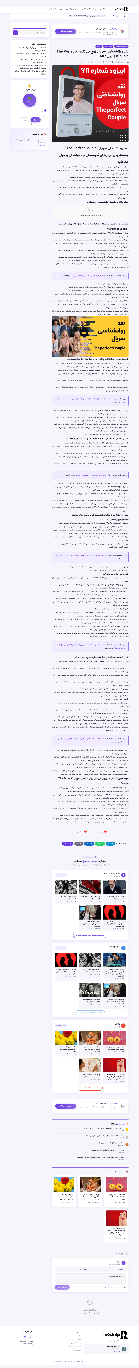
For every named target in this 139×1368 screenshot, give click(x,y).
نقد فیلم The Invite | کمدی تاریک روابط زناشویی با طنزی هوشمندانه (91, 924)
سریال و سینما (108, 46)
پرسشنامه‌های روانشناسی (89, 9)
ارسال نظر (61, 1287)
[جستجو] (12, 9)
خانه (79, 1336)
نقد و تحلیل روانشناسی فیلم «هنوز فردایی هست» (91, 1000)
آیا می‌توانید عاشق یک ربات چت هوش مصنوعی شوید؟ (90, 897)
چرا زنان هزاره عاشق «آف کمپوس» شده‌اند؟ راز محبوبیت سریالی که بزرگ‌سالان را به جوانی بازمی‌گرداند (114, 972)
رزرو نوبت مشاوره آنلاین (55, 9)
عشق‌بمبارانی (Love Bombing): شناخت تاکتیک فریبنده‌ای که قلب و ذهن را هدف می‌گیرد (115, 1076)
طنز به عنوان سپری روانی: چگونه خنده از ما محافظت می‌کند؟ (114, 1048)
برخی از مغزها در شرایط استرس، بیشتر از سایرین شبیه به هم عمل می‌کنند (81, 555)
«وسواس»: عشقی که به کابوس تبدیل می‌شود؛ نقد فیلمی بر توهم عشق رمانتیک (114, 924)
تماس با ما (77, 1354)
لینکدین (88, 843)
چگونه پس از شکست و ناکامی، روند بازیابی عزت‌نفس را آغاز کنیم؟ (67, 1049)
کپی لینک (66, 843)
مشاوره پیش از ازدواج (72, 9)
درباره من (118, 1351)
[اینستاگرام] (30, 1337)
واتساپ (99, 843)
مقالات (99, 46)
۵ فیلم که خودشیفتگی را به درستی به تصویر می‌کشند (88, 275)
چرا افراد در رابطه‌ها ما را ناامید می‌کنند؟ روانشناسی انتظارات (91, 1075)
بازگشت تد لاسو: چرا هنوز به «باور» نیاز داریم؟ (115, 897)
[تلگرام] (25, 1337)
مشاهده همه (61, 875)
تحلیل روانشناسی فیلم (121, 46)
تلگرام (109, 843)
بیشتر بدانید (42, 146)
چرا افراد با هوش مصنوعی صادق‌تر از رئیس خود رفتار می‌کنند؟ (92, 1049)
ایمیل (77, 843)
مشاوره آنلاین (77, 1350)
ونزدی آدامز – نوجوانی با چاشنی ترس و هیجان (91, 475)
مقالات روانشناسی (105, 9)
